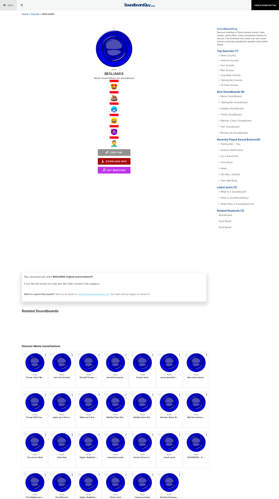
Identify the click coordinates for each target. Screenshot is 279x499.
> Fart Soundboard (228, 126)
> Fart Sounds (226, 65)
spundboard (225, 215)
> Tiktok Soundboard (230, 114)
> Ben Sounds (226, 70)
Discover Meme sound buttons (41, 346)
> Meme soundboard (230, 96)
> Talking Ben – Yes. (229, 143)
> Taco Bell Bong (227, 180)
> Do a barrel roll (228, 156)
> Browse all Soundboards (233, 132)
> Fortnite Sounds (228, 85)
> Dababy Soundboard (231, 108)
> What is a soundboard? (232, 191)
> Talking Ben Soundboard (233, 102)
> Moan (222, 168)
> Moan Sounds (227, 55)
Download (35, 383)
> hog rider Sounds (229, 75)
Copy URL (116, 152)
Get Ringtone (115, 170)
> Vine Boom (225, 162)
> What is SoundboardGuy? (233, 197)
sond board (224, 221)
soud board (224, 227)
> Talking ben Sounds (230, 80)
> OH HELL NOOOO (229, 174)
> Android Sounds (228, 60)
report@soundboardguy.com (93, 294)
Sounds (35, 14)
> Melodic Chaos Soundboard (234, 120)
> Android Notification (230, 150)
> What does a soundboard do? (236, 203)
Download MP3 (115, 161)
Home (25, 14)
